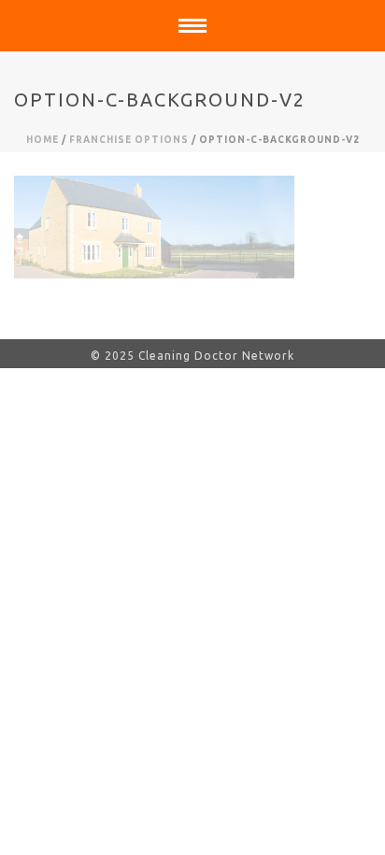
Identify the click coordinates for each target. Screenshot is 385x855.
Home (42, 140)
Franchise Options (129, 140)
